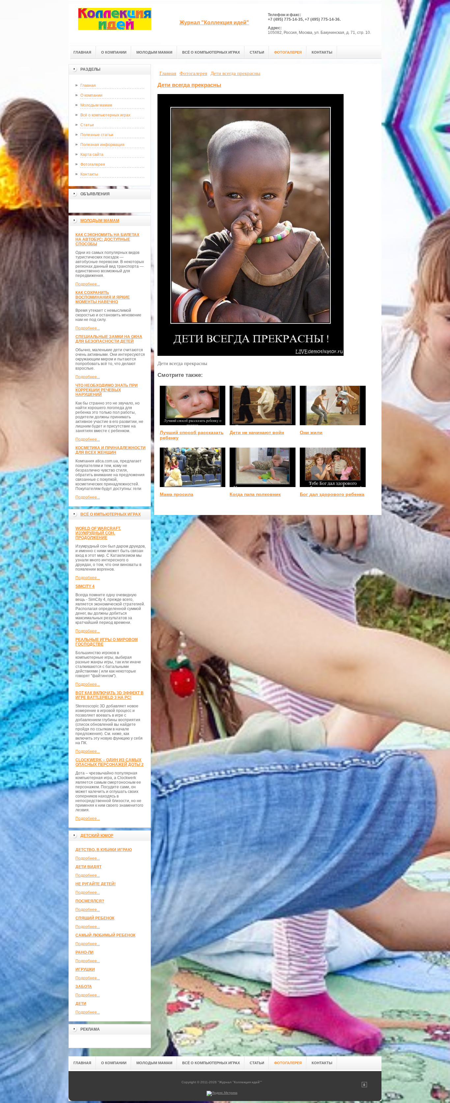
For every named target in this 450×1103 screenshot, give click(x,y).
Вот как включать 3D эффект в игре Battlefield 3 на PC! (109, 695)
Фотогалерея (92, 164)
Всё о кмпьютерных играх (110, 514)
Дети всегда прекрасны (189, 85)
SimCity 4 (85, 586)
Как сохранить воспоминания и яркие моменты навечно (102, 297)
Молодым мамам (96, 105)
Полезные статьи (96, 135)
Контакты (89, 174)
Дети (80, 1003)
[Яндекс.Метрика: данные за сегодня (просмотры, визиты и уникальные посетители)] (222, 1093)
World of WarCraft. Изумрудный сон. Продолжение (98, 533)
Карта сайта (91, 154)
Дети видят (88, 867)
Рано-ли (84, 952)
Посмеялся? (89, 901)
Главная (88, 85)
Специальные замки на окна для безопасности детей (108, 339)
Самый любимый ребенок (105, 935)
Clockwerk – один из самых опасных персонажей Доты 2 (109, 762)
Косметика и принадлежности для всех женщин (110, 450)
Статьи (87, 125)
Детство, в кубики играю (103, 849)
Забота (83, 986)
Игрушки (85, 969)
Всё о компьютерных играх (105, 115)
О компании (91, 95)
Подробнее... (87, 284)
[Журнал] (115, 23)
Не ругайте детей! (95, 884)
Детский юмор (96, 835)
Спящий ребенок (94, 918)
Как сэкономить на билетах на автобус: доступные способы (107, 239)
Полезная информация (102, 144)
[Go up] (364, 1086)
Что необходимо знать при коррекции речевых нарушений (106, 390)
